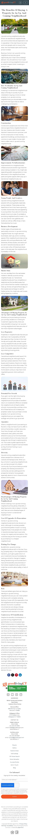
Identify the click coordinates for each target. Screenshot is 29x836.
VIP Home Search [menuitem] (14, 756)
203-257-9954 (16, 725)
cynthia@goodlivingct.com (16, 737)
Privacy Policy (20, 793)
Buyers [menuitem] (14, 745)
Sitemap (3, 825)
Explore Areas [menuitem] (14, 750)
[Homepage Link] (8, 2)
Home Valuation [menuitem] (14, 759)
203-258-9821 (16, 735)
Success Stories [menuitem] (14, 762)
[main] (14, 342)
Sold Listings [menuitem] (14, 753)
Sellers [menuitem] (14, 748)
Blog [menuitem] (14, 767)
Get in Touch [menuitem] (14, 765)
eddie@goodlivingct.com (16, 727)
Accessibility (10, 825)
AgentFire (20, 827)
